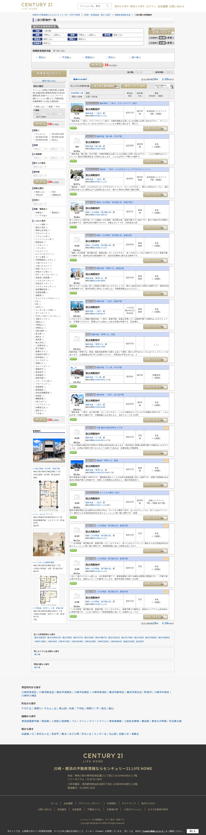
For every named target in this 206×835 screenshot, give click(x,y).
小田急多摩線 (131, 721)
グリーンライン (98, 721)
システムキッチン (45, 280)
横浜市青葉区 (151, 638)
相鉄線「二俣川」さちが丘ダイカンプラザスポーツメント (125, 169)
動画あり (56, 212)
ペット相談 (42, 224)
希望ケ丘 (99, 278)
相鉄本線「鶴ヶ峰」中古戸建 (109, 136)
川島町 (102, 149)
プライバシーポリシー (90, 803)
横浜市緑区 (139, 638)
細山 (111, 708)
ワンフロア (42, 360)
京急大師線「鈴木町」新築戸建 (47, 469)
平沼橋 (66, 57)
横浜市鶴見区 (40, 638)
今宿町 (102, 347)
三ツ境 (98, 377)
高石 (103, 708)
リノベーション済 (45, 239)
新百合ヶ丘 (43, 734)
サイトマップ (129, 803)
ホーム (54, 803)
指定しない (41, 106)
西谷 (111, 57)
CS (38, 301)
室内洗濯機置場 (44, 393)
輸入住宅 (41, 342)
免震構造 (41, 387)
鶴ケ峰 (136, 57)
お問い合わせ (176, 6)
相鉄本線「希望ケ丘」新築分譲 (110, 268)
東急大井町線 (159, 721)
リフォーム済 (43, 236)
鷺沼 (64, 734)
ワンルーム (40, 134)
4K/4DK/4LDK (42, 140)
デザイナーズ (43, 233)
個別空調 (41, 378)
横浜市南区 (89, 638)
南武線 (45, 721)
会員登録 (76, 809)
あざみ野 (74, 734)
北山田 (113, 734)
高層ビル (41, 363)
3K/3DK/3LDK (58, 137)
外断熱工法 (42, 407)
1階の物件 (41, 331)
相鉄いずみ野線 (92, 212)
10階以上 (41, 325)
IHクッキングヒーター (47, 274)
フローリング (43, 384)
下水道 (40, 413)
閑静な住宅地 (43, 230)
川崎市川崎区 (40, 641)
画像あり (39, 212)
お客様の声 (112, 809)
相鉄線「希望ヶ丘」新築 (107, 460)
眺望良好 (41, 242)
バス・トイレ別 (44, 381)
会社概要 (163, 6)
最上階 (40, 334)
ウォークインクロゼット (48, 298)
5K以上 (55, 140)
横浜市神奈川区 (54, 638)
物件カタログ (148, 803)
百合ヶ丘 (86, 734)
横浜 (42, 57)
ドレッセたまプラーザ (43, 514)
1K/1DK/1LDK (58, 134)
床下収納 (41, 348)
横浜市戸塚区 (127, 638)
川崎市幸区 (52, 641)
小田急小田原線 (60, 721)
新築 (51, 106)
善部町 (102, 281)
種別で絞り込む (49, 81)
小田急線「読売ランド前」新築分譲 (48, 608)
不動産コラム (94, 809)
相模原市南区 (129, 641)
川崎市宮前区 (103, 641)
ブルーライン (79, 721)
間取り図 (79, 93)
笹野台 (102, 380)
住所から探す (121, 6)
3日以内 (39, 195)
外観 (73, 93)
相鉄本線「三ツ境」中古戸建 (109, 367)
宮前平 (55, 734)
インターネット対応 (46, 310)
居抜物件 (41, 375)
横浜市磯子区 (101, 638)
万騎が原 (103, 215)
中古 (58, 106)
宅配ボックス (43, 319)
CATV (39, 307)
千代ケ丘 (27, 708)
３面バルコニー (44, 266)
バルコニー (42, 251)
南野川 (38, 708)
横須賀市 (140, 641)
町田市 (148, 692)
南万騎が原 (106, 212)
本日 (54, 192)
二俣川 (98, 113)
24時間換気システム (46, 260)
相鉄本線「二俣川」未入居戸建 (110, 395)
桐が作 (102, 314)
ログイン (151, 6)
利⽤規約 (111, 803)
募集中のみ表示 (80, 79)
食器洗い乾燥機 (44, 277)
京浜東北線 (175, 721)
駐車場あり (42, 357)
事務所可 (41, 369)
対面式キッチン (44, 283)
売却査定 (61, 809)
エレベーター (43, 366)
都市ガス (41, 410)
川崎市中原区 (64, 641)
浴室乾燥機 (42, 292)
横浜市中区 (78, 638)
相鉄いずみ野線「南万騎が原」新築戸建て (115, 202)
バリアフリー (43, 404)
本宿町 (102, 407)
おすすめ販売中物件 (158, 809)
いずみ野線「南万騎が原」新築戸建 (112, 525)
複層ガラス (42, 351)
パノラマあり (41, 215)
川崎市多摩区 (90, 641)
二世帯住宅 (42, 345)
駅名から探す (137, 6)
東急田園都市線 (30, 721)
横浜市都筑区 (164, 638)
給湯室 (40, 396)
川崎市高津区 (77, 641)
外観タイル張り (44, 272)
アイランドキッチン (46, 286)
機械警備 (41, 398)
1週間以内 (56, 195)
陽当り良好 (42, 227)
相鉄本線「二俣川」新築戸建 (109, 301)
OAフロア (41, 401)
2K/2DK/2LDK (42, 137)
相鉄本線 (89, 113)
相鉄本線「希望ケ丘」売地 (103, 334)
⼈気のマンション (133, 809)
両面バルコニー (44, 269)
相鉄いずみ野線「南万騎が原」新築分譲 (114, 235)
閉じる (193, 831)
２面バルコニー (44, 263)
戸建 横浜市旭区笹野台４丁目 (109, 428)
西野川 (90, 708)
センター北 (100, 734)
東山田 (63, 708)
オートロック (43, 313)
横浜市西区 (67, 638)
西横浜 (89, 57)
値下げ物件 (41, 117)
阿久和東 (105, 472)
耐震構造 (41, 390)
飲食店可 (41, 372)
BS (38, 304)
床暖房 (40, 295)
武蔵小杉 (124, 734)
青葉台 (135, 734)
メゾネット (42, 245)
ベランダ (41, 248)
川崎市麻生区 (116, 641)
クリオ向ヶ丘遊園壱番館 (44, 562)
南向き (40, 337)
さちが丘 (103, 116)
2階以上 (40, 322)
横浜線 (145, 721)
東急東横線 (115, 721)
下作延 (80, 708)
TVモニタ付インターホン (48, 316)
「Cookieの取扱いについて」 (153, 831)
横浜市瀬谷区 (97, 472)
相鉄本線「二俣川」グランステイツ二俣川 (118, 103)
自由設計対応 (43, 354)
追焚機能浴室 (43, 289)
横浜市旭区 (96, 116)
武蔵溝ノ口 (28, 734)
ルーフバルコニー (45, 254)
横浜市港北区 (114, 638)
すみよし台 (50, 708)
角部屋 (40, 339)
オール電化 (42, 257)
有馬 (71, 708)
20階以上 (41, 328)
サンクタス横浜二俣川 (109, 492)
